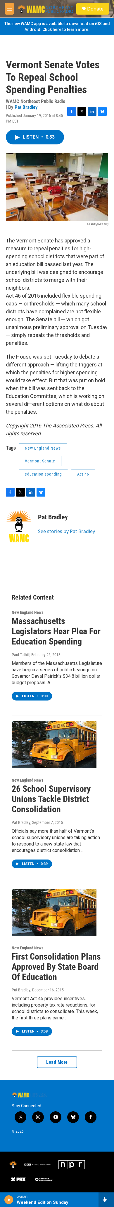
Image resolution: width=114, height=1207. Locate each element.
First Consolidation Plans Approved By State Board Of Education (56, 966)
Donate (95, 8)
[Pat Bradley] (19, 525)
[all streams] (106, 1199)
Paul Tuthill (21, 654)
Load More (57, 1062)
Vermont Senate (40, 461)
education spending (43, 474)
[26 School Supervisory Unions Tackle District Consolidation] (54, 744)
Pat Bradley (26, 107)
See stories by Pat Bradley (66, 531)
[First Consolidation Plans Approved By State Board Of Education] (54, 912)
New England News (43, 448)
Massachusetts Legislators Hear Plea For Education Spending (56, 631)
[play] (9, 1200)
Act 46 (83, 474)
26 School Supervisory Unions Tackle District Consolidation (51, 799)
